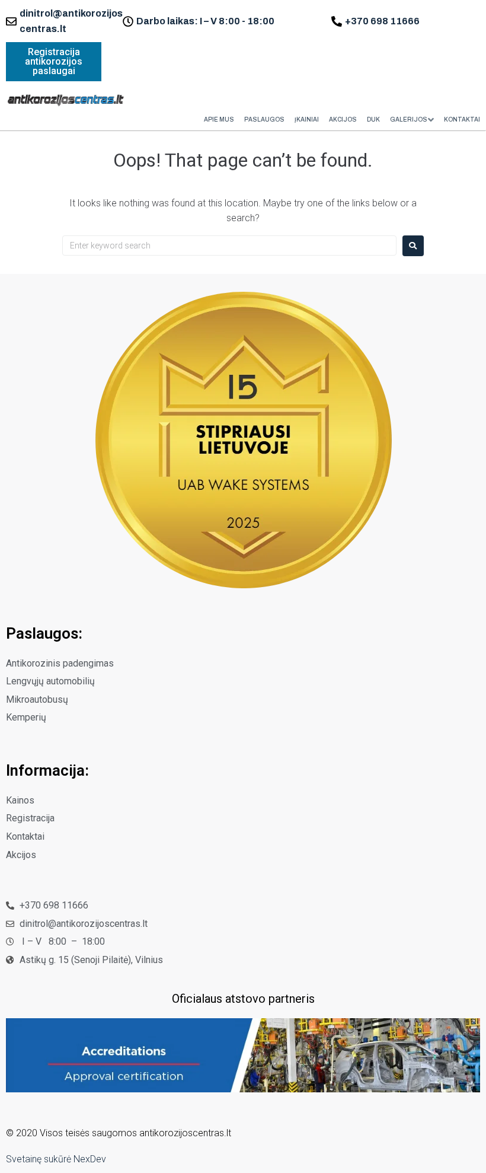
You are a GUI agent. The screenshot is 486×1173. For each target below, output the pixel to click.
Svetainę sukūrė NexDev (56, 1159)
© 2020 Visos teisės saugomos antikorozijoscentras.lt (118, 1133)
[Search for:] (229, 245)
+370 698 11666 (382, 21)
